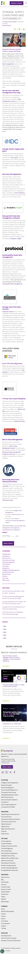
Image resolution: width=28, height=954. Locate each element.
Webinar (3, 899)
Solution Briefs (5, 892)
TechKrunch (4, 894)
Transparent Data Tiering (8, 792)
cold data (5, 486)
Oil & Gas (4, 831)
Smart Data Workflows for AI (9, 790)
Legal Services (5, 826)
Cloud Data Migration (8, 562)
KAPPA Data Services (7, 797)
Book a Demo (7, 767)
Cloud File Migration (7, 848)
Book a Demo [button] (8, 543)
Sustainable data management (12, 284)
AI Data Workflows (6, 843)
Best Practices (6, 558)
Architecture (6, 556)
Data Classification (6, 851)
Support (3, 926)
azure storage (18, 526)
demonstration (16, 514)
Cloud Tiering (6, 564)
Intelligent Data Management (10, 570)
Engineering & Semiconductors (10, 814)
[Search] (17, 536)
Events (3, 918)
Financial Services (6, 817)
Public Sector (5, 834)
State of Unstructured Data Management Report (15, 520)
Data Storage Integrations (8, 804)
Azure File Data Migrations (12, 363)
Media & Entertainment (8, 829)
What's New (5, 580)
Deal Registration (6, 936)
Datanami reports (8, 311)
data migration (15, 528)
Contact (3, 916)
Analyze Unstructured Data (9, 846)
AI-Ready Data (6, 554)
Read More (6, 666)
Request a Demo (16, 3)
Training (3, 928)
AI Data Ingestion (6, 841)
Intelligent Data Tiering (7, 856)
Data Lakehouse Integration (9, 853)
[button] (25, 3)
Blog (2, 880)
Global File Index (19, 421)
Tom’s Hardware (19, 193)
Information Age (7, 500)
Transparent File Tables (8, 807)
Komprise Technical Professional (10, 940)
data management (8, 64)
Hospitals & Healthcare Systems (10, 819)
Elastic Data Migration (7, 787)
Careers (3, 914)
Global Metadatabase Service (9, 795)
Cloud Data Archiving (8, 560)
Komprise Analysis (6, 785)
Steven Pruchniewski (10, 21)
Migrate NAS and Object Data (9, 858)
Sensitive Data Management (9, 868)
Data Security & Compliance (9, 800)
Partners (4, 576)
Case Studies (5, 882)
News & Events (6, 25)
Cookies (8, 950)
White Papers (5, 901)
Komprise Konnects (8, 572)
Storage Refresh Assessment (9, 870)
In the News (4, 921)
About (3, 909)
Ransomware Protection (8, 863)
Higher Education (6, 824)
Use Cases (5, 578)
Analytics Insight (16, 238)
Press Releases (5, 923)
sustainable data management (11, 530)
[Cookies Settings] (2, 951)
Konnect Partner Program (8, 938)
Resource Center (6, 889)
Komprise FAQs (5, 887)
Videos (3, 897)
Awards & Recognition (7, 911)
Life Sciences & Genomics (8, 821)
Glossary (3, 884)
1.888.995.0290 (5, 763)
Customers (5, 566)
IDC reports (14, 157)
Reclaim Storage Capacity (8, 865)
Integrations (5, 568)
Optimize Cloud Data (7, 860)
